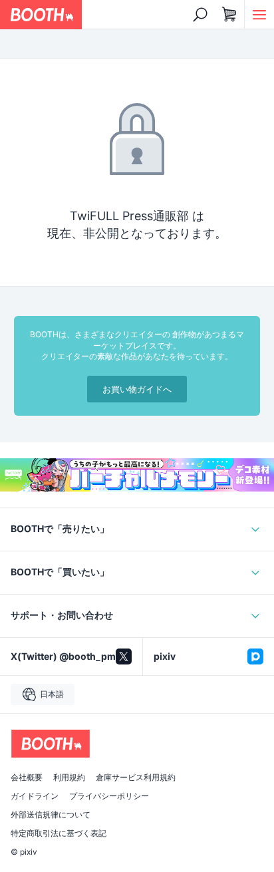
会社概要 (27, 778)
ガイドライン (35, 796)
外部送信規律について (50, 815)
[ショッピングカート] (229, 14)
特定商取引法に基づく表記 (58, 833)
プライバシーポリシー (109, 796)
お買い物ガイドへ (137, 389)
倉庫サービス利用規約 (136, 778)
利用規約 (69, 778)
